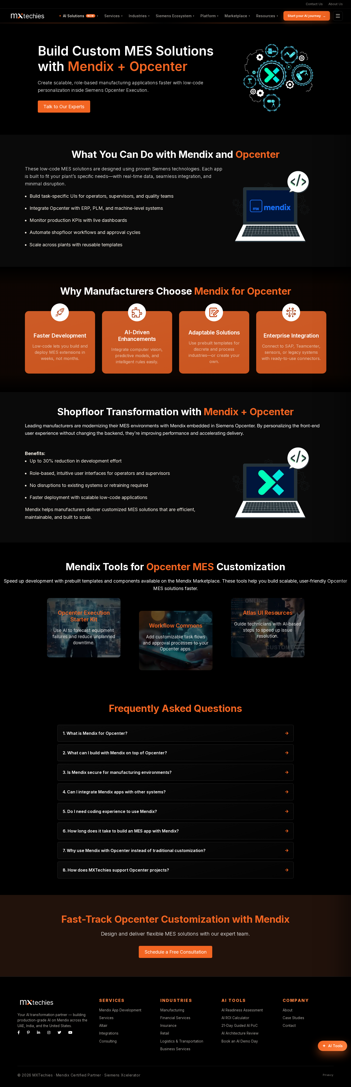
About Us (335, 4)
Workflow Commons (175, 625)
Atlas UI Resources (268, 612)
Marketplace (237, 16)
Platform (209, 16)
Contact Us (314, 4)
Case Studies (293, 1018)
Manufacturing (172, 1010)
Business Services (175, 1049)
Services (113, 16)
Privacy (328, 1075)
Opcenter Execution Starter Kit (84, 616)
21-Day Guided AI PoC (239, 1025)
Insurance (168, 1025)
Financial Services (175, 1018)
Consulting (108, 1041)
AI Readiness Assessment (242, 1010)
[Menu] (338, 16)
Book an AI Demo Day (239, 1041)
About (287, 1010)
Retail (164, 1033)
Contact (289, 1025)
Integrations (108, 1033)
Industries (139, 16)
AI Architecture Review (239, 1033)
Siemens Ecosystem (175, 16)
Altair (103, 1025)
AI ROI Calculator (235, 1018)
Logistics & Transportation (181, 1041)
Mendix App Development (120, 1010)
